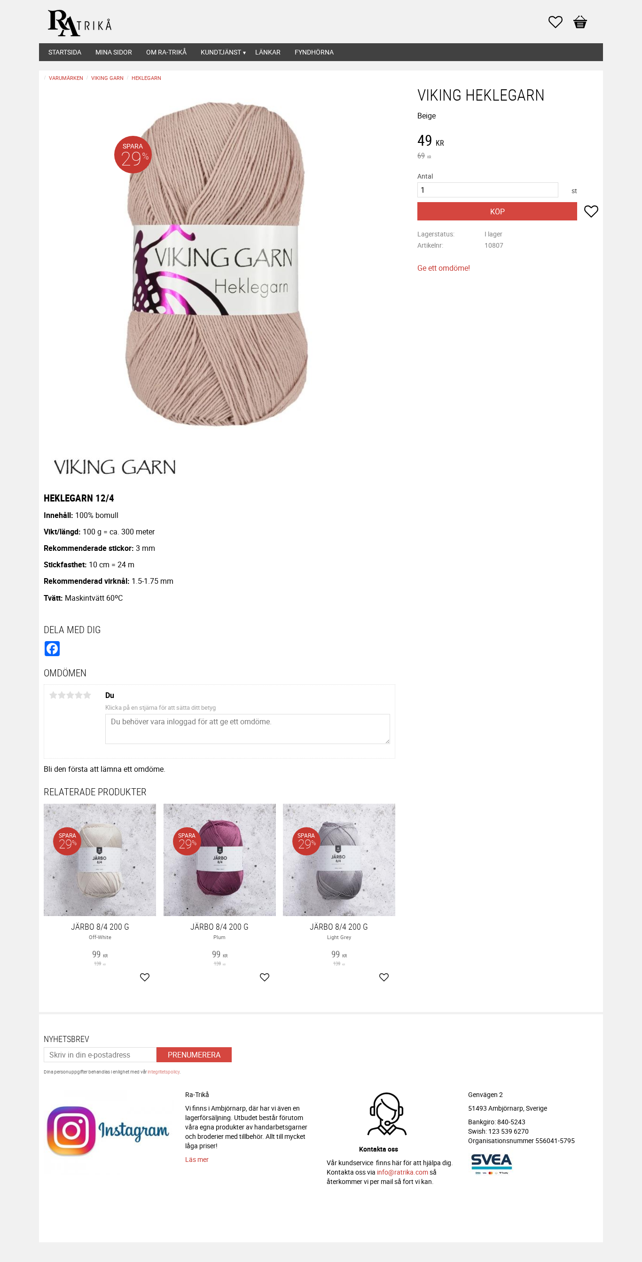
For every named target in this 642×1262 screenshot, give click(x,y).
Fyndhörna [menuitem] (314, 51)
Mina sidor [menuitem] (113, 51)
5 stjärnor (87, 695)
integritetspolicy (164, 1071)
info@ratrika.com (402, 1172)
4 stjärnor (78, 695)
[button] (560, 22)
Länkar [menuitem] (268, 51)
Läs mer (197, 1159)
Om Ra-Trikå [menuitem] (166, 51)
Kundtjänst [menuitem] (221, 51)
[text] (507, 141)
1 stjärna (53, 695)
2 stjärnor (61, 695)
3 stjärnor (70, 695)
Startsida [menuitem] (64, 51)
